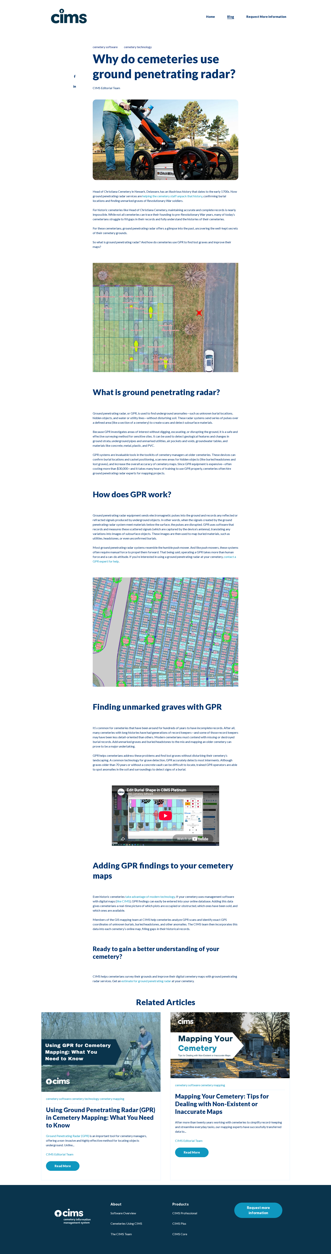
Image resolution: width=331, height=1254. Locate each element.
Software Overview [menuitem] (123, 1213)
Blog (230, 16)
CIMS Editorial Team (106, 88)
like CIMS (123, 901)
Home (210, 16)
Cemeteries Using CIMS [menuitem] (126, 1223)
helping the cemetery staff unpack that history (172, 196)
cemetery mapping (112, 1098)
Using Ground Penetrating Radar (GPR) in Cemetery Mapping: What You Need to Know (100, 1117)
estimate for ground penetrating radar (146, 981)
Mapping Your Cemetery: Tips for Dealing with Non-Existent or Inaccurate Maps (222, 1103)
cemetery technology (138, 47)
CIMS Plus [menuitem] (179, 1223)
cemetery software (105, 47)
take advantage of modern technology (150, 896)
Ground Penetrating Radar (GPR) (67, 1136)
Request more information (258, 1210)
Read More (63, 1166)
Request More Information (266, 16)
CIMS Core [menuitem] (179, 1234)
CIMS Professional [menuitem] (184, 1213)
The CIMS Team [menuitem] (121, 1234)
